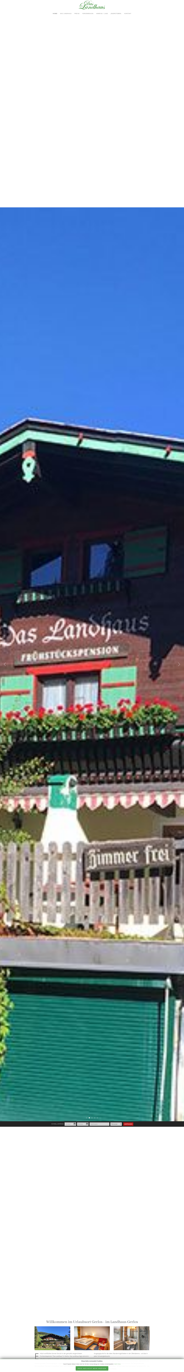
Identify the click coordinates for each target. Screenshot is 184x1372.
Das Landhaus (66, 13)
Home (55, 13)
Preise (77, 13)
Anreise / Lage (102, 13)
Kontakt (127, 13)
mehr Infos (117, 1364)
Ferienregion (87, 13)
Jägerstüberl (116, 13)
